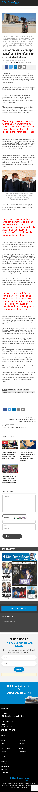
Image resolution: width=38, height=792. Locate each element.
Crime (21, 764)
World (31, 62)
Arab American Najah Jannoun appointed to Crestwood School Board (22, 439)
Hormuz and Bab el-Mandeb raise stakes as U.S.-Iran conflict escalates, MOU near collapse (27, 475)
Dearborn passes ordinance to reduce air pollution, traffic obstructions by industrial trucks (18, 445)
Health (21, 767)
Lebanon (26, 62)
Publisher (4, 788)
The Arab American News (12, 62)
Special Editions (19, 627)
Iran (23, 460)
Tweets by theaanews (8, 640)
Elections (22, 759)
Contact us (5, 791)
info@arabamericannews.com (11, 745)
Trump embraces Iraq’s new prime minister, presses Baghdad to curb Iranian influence (9, 474)
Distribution (5, 785)
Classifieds (22, 770)
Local (3, 759)
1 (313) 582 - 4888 (7, 740)
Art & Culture (5, 767)
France (20, 390)
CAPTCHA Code (7, 536)
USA (2, 762)
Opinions (22, 762)
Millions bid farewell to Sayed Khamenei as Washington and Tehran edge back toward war (9, 498)
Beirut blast (11, 390)
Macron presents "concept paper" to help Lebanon (18, 392)
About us (4, 780)
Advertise (4, 782)
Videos (3, 770)
